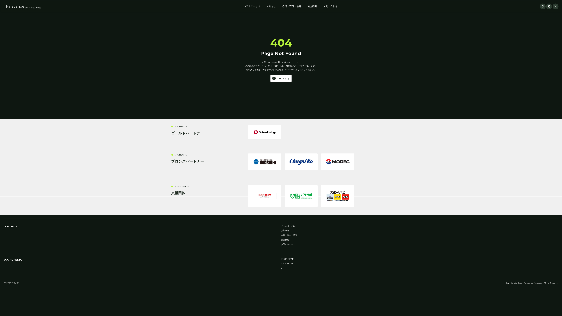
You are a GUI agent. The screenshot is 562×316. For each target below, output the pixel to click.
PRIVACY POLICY (11, 283)
